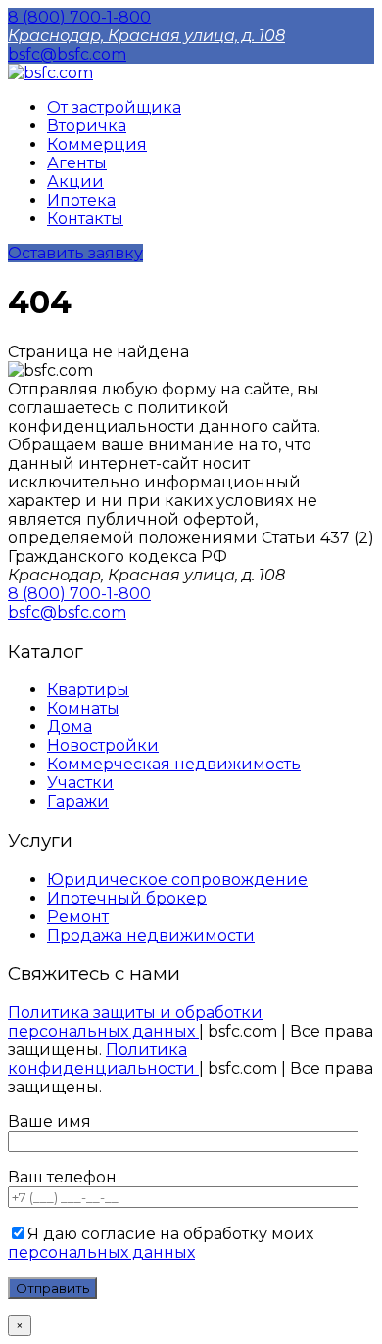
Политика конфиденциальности (103, 1059)
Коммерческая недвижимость (174, 764)
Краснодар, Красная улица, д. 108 (146, 35)
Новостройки (103, 745)
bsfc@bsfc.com (67, 54)
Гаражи (78, 801)
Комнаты (83, 708)
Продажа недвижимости (151, 935)
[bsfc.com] (50, 73)
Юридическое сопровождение (177, 879)
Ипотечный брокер (127, 898)
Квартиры (88, 689)
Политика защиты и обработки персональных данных (135, 1022)
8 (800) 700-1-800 (79, 17)
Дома (69, 727)
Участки (80, 782)
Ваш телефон (62, 1177)
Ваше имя (49, 1121)
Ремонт (78, 916)
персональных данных (101, 1252)
